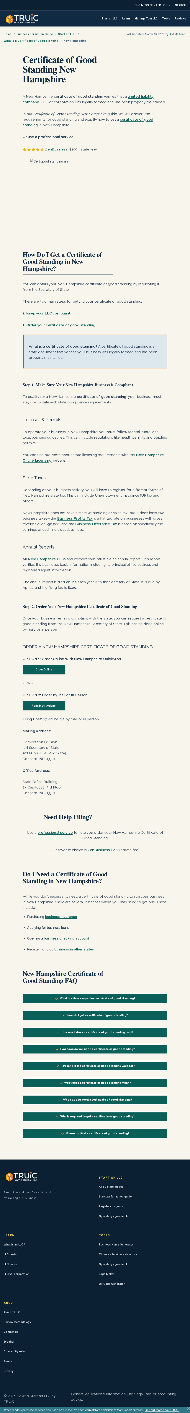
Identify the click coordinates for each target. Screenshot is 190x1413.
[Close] (188, 1408)
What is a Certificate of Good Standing (31, 40)
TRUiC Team (178, 34)
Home (8, 34)
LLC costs (10, 1254)
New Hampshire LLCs (47, 559)
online (71, 582)
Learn (126, 18)
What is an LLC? (14, 1244)
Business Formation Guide (35, 34)
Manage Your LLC (146, 18)
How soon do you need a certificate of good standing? (97, 1049)
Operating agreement (113, 1264)
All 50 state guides (111, 1186)
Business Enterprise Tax (96, 524)
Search (180, 5)
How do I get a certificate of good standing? (97, 1015)
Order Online (43, 669)
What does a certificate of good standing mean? (97, 1082)
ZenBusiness (56, 149)
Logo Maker (106, 1273)
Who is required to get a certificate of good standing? (97, 1116)
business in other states (74, 949)
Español (9, 1341)
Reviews (180, 18)
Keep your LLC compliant (48, 313)
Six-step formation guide (115, 1196)
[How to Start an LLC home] (22, 18)
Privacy (9, 1371)
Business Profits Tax (75, 518)
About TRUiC (12, 1312)
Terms (8, 1361)
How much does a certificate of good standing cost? (97, 1032)
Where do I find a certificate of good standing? (98, 1133)
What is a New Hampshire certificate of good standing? (97, 998)
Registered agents (111, 1206)
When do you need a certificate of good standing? (97, 1099)
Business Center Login (153, 5)
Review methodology (17, 1321)
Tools (166, 18)
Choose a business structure (118, 1254)
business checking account (66, 938)
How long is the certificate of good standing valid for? (97, 1065)
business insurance (61, 917)
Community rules (15, 1351)
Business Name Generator (116, 1244)
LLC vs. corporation (17, 1273)
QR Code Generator (112, 1283)
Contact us (11, 1331)
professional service (55, 832)
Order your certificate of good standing (60, 325)
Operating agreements (114, 1216)
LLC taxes (10, 1264)
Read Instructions (44, 705)
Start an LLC (109, 18)
